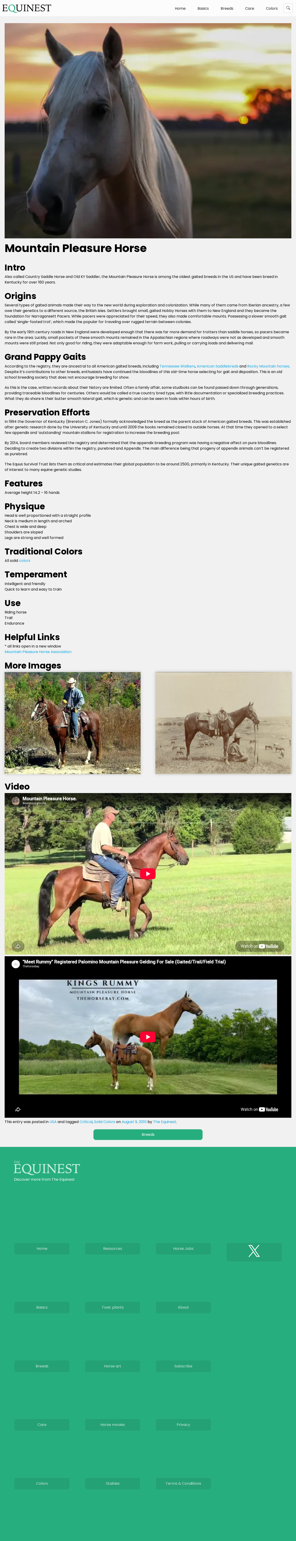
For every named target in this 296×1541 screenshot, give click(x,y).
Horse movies (112, 1424)
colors (24, 560)
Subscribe (183, 1366)
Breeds (227, 8)
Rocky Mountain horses (268, 366)
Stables (113, 1483)
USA (53, 1121)
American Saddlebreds (217, 366)
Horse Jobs (183, 1248)
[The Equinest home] (47, 1174)
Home (180, 8)
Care (249, 8)
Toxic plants (113, 1307)
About (183, 1307)
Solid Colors (104, 1121)
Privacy (183, 1424)
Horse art (112, 1366)
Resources (112, 1248)
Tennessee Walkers (177, 366)
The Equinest (164, 1121)
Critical (86, 1121)
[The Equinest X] (254, 1252)
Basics (203, 8)
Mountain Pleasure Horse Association (38, 651)
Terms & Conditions (183, 1483)
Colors (272, 8)
